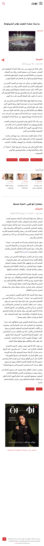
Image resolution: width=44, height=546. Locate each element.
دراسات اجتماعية (36, 160)
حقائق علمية (24, 160)
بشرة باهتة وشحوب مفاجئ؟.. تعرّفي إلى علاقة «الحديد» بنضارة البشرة (7, 187)
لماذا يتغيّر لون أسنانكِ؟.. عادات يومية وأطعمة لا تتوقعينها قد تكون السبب (22, 187)
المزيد (16, 543)
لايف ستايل (30, 389)
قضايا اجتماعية (12, 160)
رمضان (39, 389)
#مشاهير (39, 181)
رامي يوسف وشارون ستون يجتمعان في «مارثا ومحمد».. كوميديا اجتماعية (37, 187)
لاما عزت (39, 64)
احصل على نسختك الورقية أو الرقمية (22, 450)
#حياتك (26, 181)
